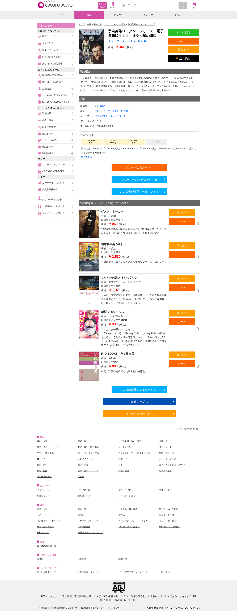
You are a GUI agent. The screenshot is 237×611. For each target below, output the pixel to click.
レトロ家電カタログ (52, 56)
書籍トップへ (139, 401)
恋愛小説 (122, 459)
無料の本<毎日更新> (52, 82)
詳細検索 (46, 113)
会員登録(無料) (49, 189)
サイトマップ (113, 608)
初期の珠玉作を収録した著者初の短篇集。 (124, 371)
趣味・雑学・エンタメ (88, 470)
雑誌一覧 (82, 509)
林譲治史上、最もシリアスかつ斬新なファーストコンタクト (134, 261)
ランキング (47, 43)
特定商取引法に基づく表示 (92, 608)
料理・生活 (42, 470)
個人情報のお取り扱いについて (63, 608)
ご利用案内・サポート (53, 206)
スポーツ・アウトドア (88, 521)
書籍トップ (42, 441)
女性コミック (84, 496)
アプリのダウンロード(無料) (52, 198)
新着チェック (49, 36)
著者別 (40, 559)
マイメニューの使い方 (53, 213)
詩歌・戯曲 (123, 470)
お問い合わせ (165, 572)
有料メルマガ (43, 532)
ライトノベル (124, 447)
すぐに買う (184, 32)
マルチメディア (44, 476)
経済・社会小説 (166, 453)
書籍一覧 (82, 441)
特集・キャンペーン (52, 50)
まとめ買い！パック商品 (54, 95)
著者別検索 (47, 120)
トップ (59, 15)
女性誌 (121, 515)
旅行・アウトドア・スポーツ (172, 465)
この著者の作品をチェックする (139, 191)
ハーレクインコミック (128, 496)
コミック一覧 (84, 490)
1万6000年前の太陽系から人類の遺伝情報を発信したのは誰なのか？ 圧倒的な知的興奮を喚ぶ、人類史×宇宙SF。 (133, 231)
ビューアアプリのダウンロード (133, 572)
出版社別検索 (49, 127)
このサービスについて (53, 182)
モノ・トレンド (44, 515)
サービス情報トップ (46, 572)
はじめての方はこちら (139, 413)
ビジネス (119, 15)
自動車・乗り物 (166, 515)
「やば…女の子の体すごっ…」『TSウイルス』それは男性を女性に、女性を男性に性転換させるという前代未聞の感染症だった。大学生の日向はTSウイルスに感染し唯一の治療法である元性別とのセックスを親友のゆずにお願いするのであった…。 (134, 337)
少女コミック (43, 496)
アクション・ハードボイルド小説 (134, 453)
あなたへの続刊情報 (52, 63)
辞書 (120, 465)
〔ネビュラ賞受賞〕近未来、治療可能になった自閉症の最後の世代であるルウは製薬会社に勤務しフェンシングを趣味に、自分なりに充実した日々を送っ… (134, 299)
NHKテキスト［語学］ (129, 526)
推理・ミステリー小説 (47, 447)
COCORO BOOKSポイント (56, 102)
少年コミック (124, 490)
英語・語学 (42, 465)
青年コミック (165, 490)
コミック (148, 15)
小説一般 (163, 441)
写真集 (81, 476)
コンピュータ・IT (167, 447)
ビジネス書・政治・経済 (129, 441)
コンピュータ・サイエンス (49, 521)
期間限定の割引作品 (52, 75)
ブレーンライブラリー (53, 164)
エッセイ (41, 459)
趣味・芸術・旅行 (45, 526)
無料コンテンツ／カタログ (90, 532)
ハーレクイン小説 (167, 459)
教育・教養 (83, 465)
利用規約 (43, 608)
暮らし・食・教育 (167, 521)
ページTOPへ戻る (185, 428)
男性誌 (81, 515)
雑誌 (177, 15)
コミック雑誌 (84, 526)
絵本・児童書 (165, 470)
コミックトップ (44, 490)
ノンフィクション (86, 459)
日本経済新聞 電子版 (46, 546)
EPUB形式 (86, 156)
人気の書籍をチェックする (139, 389)
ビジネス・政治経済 (127, 509)
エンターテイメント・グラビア (133, 521)
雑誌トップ (42, 509)
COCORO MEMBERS (53, 171)
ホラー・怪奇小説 (45, 453)
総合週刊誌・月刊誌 (168, 509)
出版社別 (82, 559)
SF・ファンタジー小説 (88, 453)
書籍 (89, 15)
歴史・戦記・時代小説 (88, 447)
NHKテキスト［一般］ (169, 526)
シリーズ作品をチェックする (139, 179)
